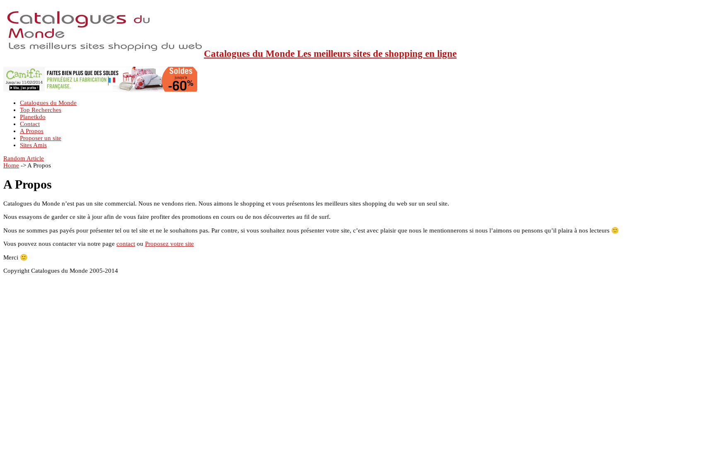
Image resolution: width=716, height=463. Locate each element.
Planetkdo (33, 117)
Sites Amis (33, 145)
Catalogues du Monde (48, 102)
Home (11, 165)
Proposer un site (40, 138)
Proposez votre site (169, 243)
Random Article (23, 158)
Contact (30, 124)
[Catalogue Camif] (100, 89)
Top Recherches (40, 110)
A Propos (32, 131)
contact (125, 243)
